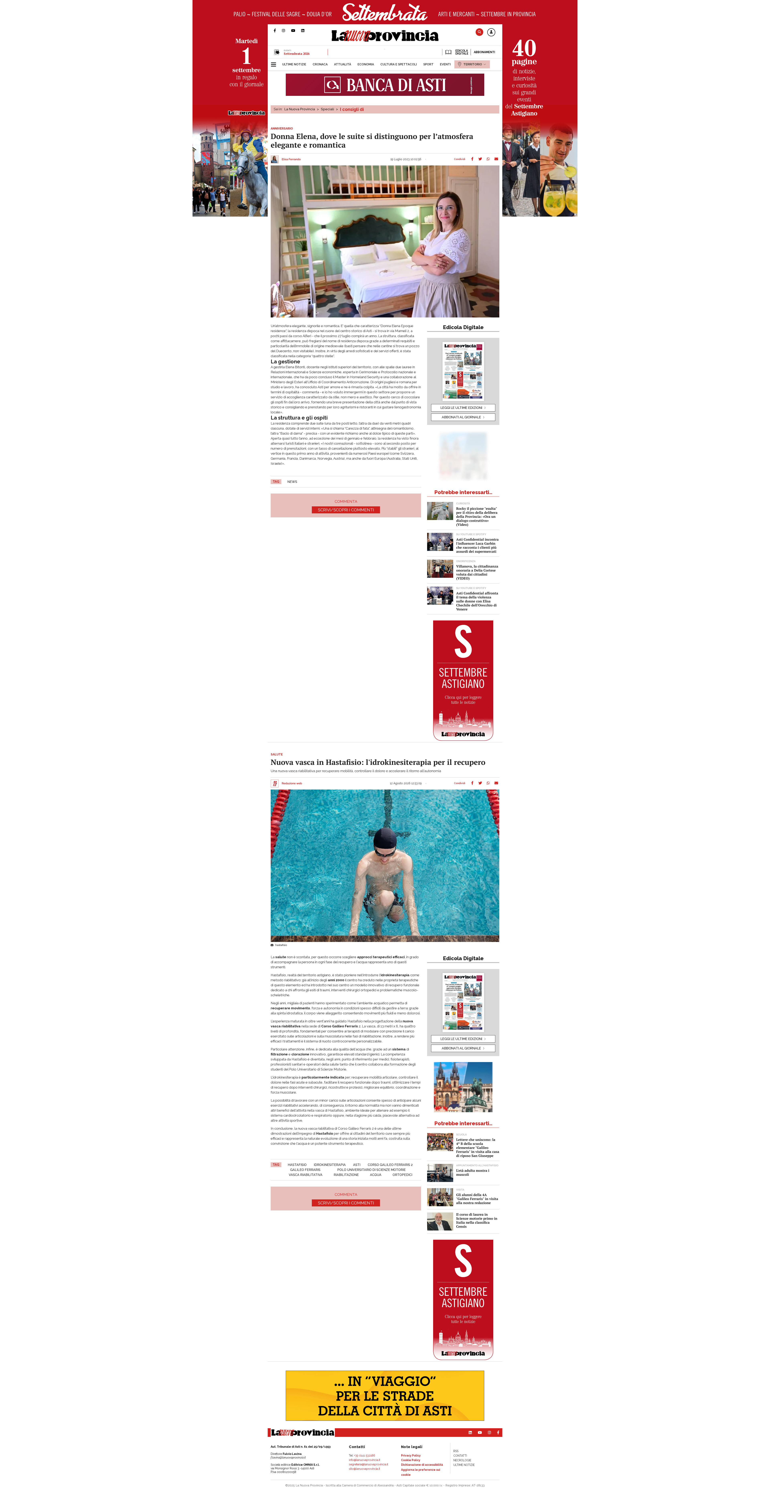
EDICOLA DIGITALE (461, 52)
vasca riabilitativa (305, 1175)
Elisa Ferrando (291, 159)
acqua (375, 1175)
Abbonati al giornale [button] (461, 417)
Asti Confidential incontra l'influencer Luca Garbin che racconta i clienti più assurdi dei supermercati (477, 545)
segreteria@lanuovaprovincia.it (368, 1464)
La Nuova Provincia (299, 109)
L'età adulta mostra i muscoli (472, 1172)
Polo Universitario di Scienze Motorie (371, 1170)
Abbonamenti (484, 52)
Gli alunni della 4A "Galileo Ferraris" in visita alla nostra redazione (477, 1198)
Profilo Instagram (286, 30)
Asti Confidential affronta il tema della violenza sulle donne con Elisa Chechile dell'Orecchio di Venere (477, 601)
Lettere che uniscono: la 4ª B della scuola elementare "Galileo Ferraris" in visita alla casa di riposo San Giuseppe (477, 1147)
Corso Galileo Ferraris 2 (390, 1165)
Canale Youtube (296, 30)
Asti (356, 1165)
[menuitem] (294, 64)
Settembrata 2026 (296, 54)
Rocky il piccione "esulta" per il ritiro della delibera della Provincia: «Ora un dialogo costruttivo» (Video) (476, 516)
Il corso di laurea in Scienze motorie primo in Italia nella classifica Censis (476, 1220)
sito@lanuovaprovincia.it (364, 1468)
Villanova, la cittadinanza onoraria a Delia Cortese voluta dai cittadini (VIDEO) (477, 572)
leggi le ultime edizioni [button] (461, 408)
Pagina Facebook (278, 30)
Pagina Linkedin (305, 30)
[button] (491, 32)
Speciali (327, 109)
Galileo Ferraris (305, 1170)
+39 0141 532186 (364, 1455)
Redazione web (292, 783)
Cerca (479, 32)
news (292, 482)
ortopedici (402, 1175)
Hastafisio (297, 1165)
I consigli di (352, 109)
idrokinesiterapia (330, 1165)
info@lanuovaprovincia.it (364, 1460)
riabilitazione (346, 1175)
